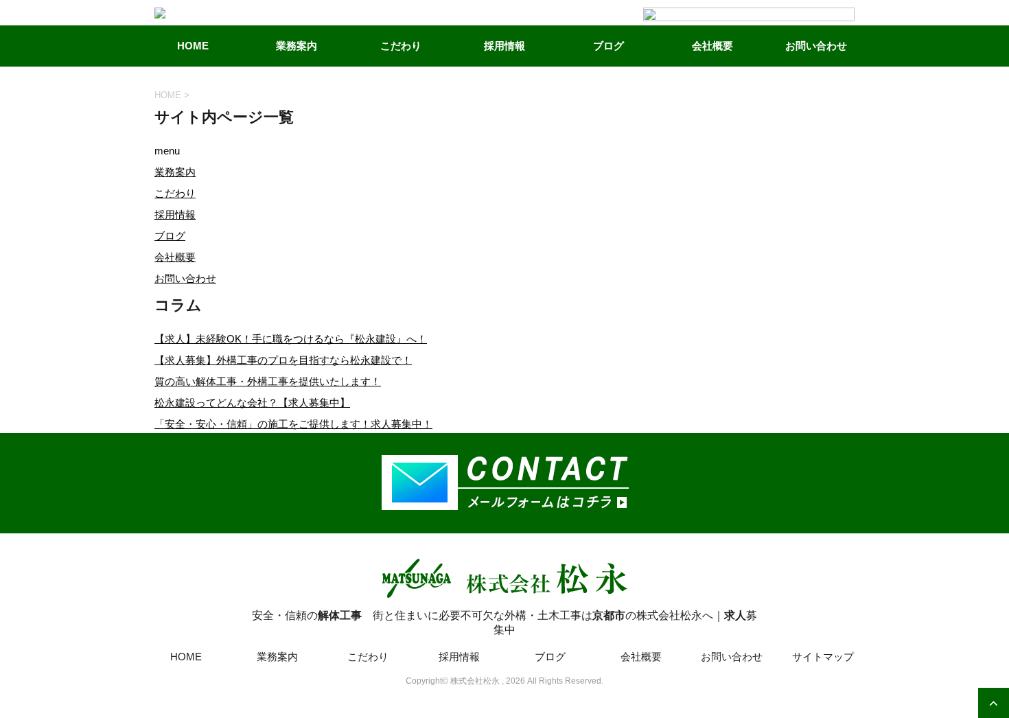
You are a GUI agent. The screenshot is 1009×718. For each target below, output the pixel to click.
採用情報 (504, 45)
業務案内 (296, 45)
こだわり (400, 45)
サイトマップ (823, 656)
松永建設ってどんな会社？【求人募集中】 (252, 402)
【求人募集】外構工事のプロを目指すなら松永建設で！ (283, 360)
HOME (193, 45)
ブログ (608, 45)
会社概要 (175, 257)
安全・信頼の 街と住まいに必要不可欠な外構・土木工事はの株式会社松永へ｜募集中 (504, 623)
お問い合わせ (185, 278)
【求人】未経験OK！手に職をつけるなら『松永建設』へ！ (290, 339)
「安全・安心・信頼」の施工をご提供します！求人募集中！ (293, 424)
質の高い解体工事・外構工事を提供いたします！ (267, 381)
